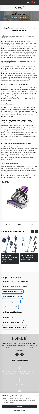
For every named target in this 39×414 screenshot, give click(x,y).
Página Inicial (13, 17)
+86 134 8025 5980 (19, 385)
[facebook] (17, 354)
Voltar (5, 24)
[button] (32, 231)
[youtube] (22, 354)
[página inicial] (19, 7)
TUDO (19, 225)
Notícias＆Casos (25, 17)
